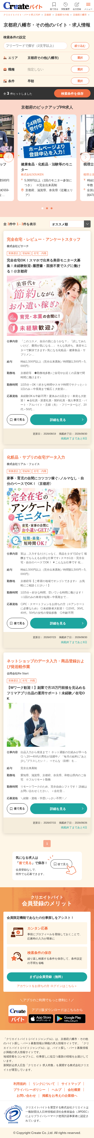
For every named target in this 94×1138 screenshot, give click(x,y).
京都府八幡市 (80, 14)
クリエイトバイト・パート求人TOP (21, 14)
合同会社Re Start (18, 673)
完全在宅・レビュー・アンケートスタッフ (44, 239)
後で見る (19, 419)
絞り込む (80, 45)
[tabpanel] (47, 158)
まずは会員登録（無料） (47, 977)
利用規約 (19, 1084)
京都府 (47, 14)
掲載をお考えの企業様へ (59, 1095)
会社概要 (74, 1089)
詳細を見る (58, 420)
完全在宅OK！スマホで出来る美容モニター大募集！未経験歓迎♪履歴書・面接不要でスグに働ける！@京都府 (44, 265)
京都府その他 (62, 14)
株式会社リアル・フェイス (23, 464)
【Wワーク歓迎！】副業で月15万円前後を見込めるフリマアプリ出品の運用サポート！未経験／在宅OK (46, 693)
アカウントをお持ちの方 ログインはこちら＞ (47, 986)
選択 (80, 57)
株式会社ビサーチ (18, 246)
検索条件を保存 (72, 93)
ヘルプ (56, 1089)
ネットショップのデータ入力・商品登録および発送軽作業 (45, 664)
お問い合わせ (26, 1095)
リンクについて (44, 1084)
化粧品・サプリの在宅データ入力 (36, 457)
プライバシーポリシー (29, 1089)
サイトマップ (71, 1084)
